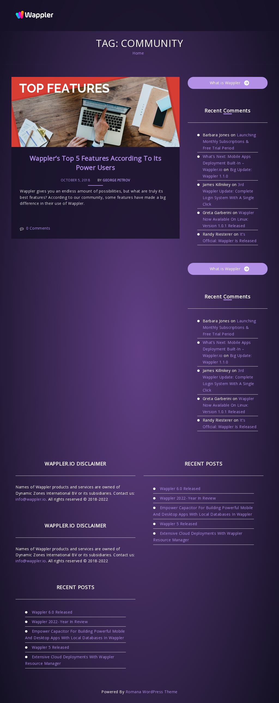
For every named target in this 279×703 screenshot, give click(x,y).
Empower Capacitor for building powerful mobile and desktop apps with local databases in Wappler (75, 634)
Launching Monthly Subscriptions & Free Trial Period (229, 141)
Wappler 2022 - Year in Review (60, 621)
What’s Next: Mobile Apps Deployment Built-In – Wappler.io (227, 163)
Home (138, 53)
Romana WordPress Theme (152, 691)
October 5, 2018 (75, 180)
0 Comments (38, 228)
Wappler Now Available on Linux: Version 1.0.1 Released (228, 219)
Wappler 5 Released (50, 647)
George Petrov (116, 180)
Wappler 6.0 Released (52, 612)
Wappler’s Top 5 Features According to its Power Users (96, 163)
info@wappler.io (31, 499)
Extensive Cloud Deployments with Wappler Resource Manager (69, 660)
